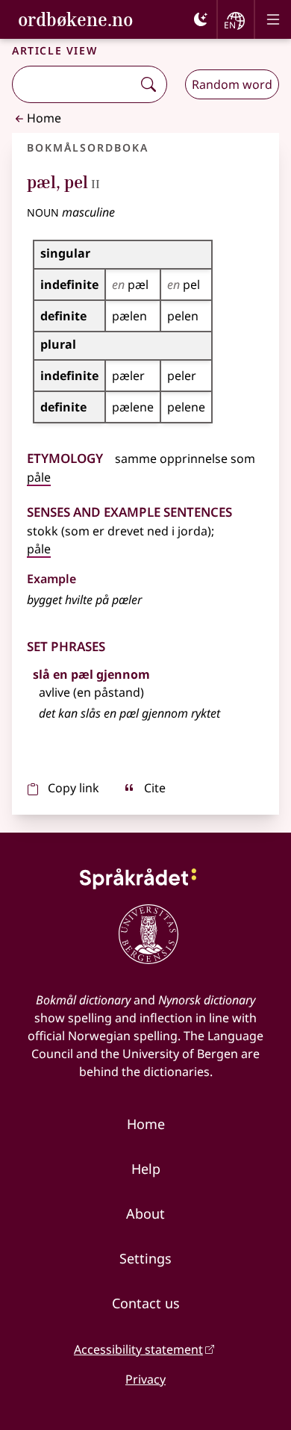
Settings (145, 1258)
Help (145, 1169)
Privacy (145, 1379)
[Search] (148, 84)
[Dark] (200, 19)
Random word (232, 84)
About (145, 1213)
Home (44, 118)
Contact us (146, 1303)
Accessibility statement (138, 1349)
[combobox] (74, 84)
